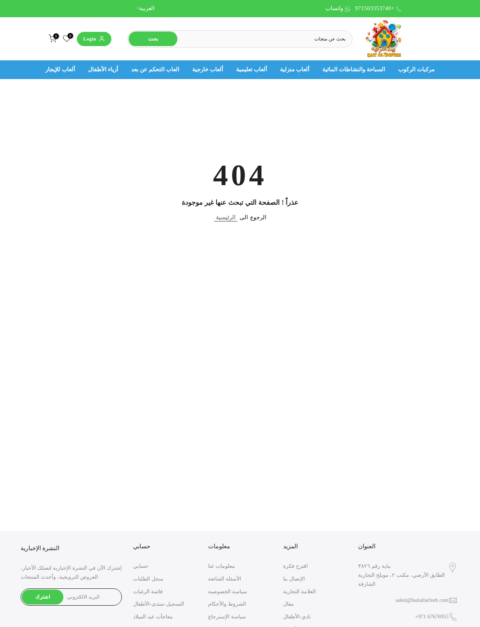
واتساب (334, 8)
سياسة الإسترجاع (227, 617)
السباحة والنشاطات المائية (353, 69)
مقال (288, 604)
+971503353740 (374, 8)
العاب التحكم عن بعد (155, 69)
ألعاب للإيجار (60, 69)
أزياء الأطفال (103, 69)
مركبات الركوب (416, 69)
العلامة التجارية (299, 591)
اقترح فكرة (295, 566)
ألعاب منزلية (294, 69)
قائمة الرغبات (148, 591)
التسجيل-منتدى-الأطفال (158, 604)
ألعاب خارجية (207, 69)
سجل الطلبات (148, 579)
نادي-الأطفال (297, 617)
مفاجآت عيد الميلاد (153, 617)
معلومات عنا (221, 566)
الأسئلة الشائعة (224, 579)
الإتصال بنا (294, 579)
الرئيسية (226, 217)
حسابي (140, 566)
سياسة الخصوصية (227, 591)
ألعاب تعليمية (251, 69)
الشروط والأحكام (227, 604)
